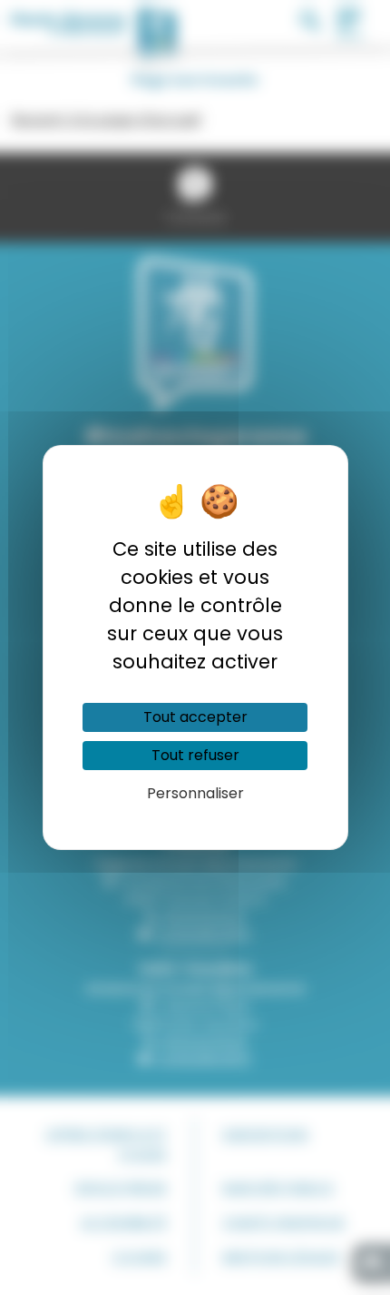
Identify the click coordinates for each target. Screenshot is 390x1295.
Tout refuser (195, 755)
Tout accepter (195, 717)
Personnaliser (195, 793)
